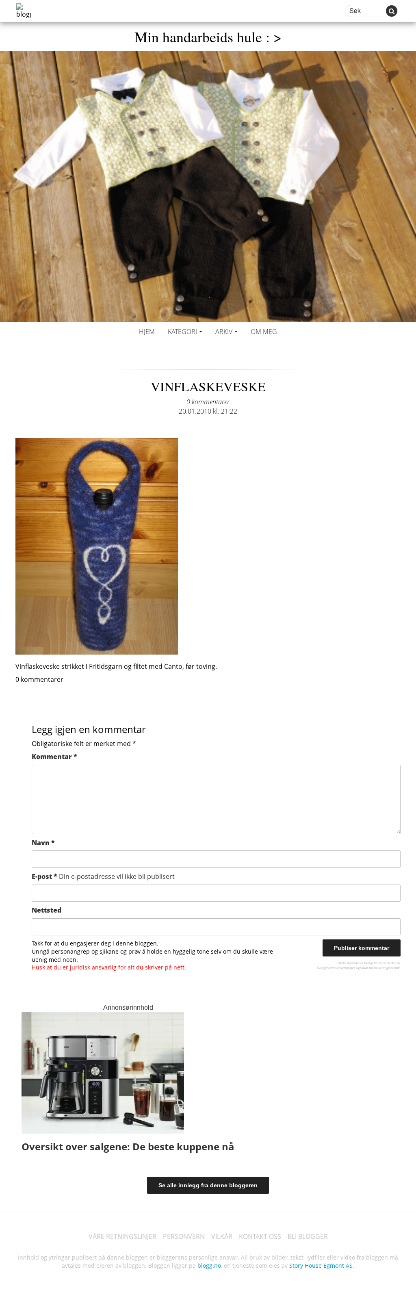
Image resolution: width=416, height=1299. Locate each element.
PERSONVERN (184, 1236)
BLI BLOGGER (308, 1236)
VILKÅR (221, 1236)
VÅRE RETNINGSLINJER (122, 1236)
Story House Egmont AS (321, 1265)
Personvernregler (342, 967)
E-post (103, 876)
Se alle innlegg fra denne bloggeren (208, 1185)
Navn (43, 842)
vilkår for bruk (370, 967)
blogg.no (209, 1265)
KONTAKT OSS (260, 1236)
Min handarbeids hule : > (208, 36)
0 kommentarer (208, 401)
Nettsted (46, 910)
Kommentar (54, 756)
